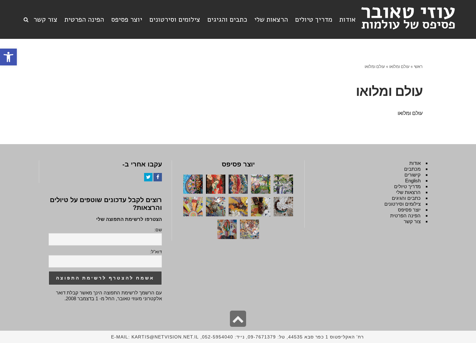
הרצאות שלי (408, 192)
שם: (158, 229)
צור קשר (412, 221)
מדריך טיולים (407, 186)
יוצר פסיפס (409, 209)
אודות (415, 163)
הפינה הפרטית (405, 215)
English (413, 180)
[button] (8, 57)
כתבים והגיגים (406, 198)
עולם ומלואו (410, 113)
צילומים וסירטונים (402, 204)
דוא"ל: (156, 251)
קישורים (412, 174)
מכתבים (412, 169)
